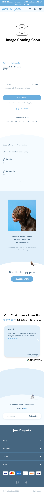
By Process (37, 491)
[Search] (35, 9)
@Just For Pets (22, 279)
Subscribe (33, 416)
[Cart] (40, 9)
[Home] (11, 9)
